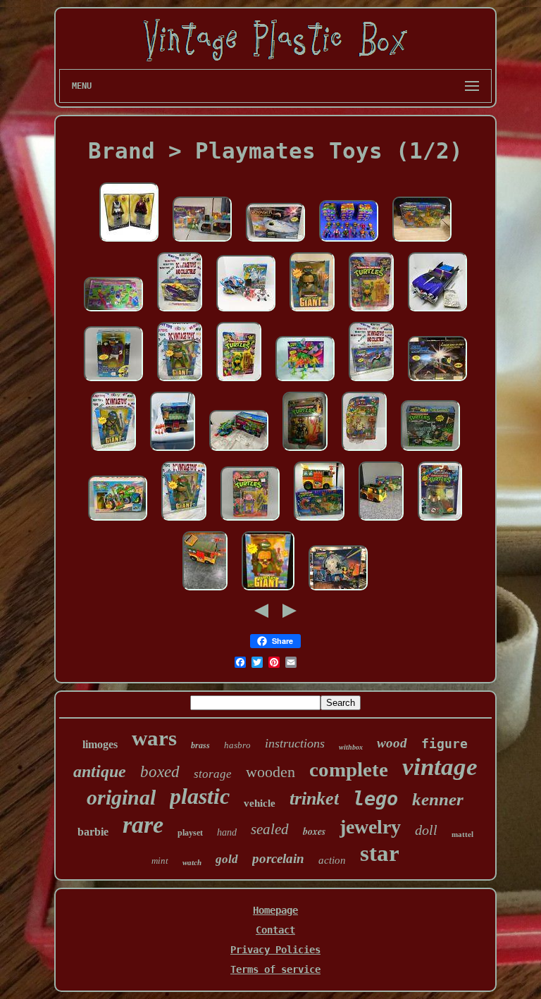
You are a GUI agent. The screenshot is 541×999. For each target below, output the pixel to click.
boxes (314, 831)
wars (154, 738)
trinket (314, 798)
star (379, 853)
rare (143, 825)
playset (190, 833)
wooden (270, 772)
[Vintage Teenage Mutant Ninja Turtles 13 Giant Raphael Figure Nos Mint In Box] (268, 591)
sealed (270, 829)
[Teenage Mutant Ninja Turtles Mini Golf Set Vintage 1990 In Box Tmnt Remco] (113, 312)
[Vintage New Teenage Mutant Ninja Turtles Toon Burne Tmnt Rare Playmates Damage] (364, 451)
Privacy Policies (275, 949)
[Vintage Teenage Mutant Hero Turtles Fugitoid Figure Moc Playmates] (305, 451)
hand (227, 832)
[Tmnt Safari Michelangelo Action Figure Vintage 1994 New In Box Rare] (439, 521)
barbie (92, 832)
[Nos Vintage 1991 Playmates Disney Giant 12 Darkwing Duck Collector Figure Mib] (113, 381)
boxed (160, 772)
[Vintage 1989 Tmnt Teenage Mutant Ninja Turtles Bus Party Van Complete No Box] (205, 591)
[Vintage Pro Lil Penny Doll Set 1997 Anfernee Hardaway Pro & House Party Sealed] (129, 242)
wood (392, 743)
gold (227, 859)
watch (191, 862)
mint (159, 860)
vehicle (259, 803)
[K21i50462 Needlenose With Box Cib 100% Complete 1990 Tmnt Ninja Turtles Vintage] (305, 381)
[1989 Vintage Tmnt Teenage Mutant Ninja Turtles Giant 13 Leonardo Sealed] (113, 451)
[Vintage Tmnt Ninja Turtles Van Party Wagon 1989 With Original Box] (381, 521)
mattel (462, 834)
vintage (440, 767)
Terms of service (275, 969)
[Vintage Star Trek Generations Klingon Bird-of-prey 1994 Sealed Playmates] (437, 381)
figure (444, 743)
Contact (275, 930)
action (332, 860)
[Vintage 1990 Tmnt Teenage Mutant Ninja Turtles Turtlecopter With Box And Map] (239, 451)
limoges (100, 744)
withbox (351, 747)
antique (99, 771)
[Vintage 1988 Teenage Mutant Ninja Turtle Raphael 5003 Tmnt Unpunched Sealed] (239, 381)
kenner (438, 799)
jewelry (370, 827)
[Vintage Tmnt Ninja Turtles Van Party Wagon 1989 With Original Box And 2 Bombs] (319, 521)
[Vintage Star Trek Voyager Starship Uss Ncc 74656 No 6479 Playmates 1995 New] (275, 242)
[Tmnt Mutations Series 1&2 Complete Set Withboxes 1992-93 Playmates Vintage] (349, 242)
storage (213, 774)
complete (348, 769)
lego (375, 798)
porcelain (278, 858)
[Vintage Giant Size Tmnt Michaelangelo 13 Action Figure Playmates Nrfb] (312, 312)
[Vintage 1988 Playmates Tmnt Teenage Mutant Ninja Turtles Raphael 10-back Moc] (371, 312)
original (121, 797)
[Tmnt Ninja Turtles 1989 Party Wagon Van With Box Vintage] (172, 451)
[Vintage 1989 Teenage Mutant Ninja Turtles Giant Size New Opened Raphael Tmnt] (179, 381)
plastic (200, 796)
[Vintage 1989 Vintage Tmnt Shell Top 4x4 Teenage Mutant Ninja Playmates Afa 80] (371, 381)
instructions (295, 743)
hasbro (237, 745)
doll (426, 830)
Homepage (275, 910)
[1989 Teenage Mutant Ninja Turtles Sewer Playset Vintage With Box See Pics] (202, 242)
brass (200, 745)
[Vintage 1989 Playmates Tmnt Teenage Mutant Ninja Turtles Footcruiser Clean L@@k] (179, 312)
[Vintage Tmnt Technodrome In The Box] (338, 591)
